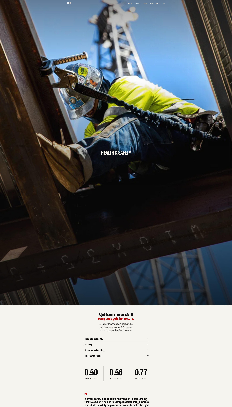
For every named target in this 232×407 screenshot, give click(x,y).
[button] (130, 3)
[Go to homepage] (69, 3)
